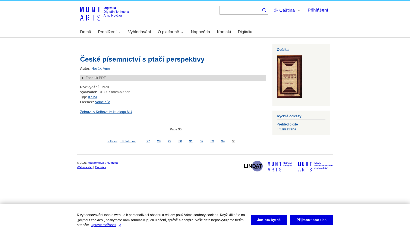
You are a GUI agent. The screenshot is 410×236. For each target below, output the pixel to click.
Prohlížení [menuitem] (107, 32)
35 (233, 141)
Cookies (100, 167)
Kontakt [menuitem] (224, 32)
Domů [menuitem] (85, 32)
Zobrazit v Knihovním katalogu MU (106, 112)
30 (180, 141)
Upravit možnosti (103, 225)
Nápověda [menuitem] (200, 32)
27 (148, 141)
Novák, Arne (100, 68)
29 (169, 141)
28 (159, 141)
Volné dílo (102, 102)
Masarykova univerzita (103, 162)
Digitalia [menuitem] (245, 32)
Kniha (92, 97)
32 (201, 141)
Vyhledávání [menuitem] (139, 32)
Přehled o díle (287, 124)
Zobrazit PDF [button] (96, 78)
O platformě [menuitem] (168, 32)
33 (212, 141)
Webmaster (84, 167)
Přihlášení (318, 9)
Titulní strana (286, 129)
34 (223, 141)
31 (191, 141)
